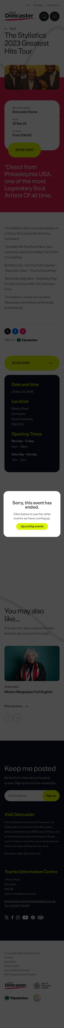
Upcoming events (32, 526)
